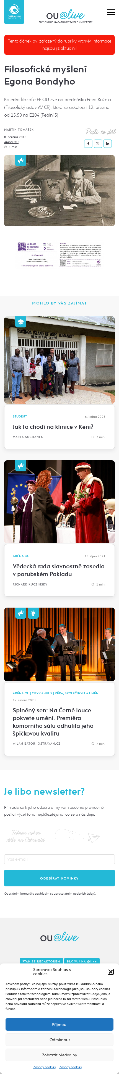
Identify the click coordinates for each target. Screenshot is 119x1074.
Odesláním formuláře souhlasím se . (50, 894)
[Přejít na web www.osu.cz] (14, 12)
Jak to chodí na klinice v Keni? (53, 427)
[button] (110, 972)
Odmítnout (60, 1039)
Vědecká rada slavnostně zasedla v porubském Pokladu (59, 570)
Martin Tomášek (19, 130)
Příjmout (60, 1024)
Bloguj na (82, 961)
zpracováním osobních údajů (74, 894)
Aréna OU (11, 142)
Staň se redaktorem (41, 961)
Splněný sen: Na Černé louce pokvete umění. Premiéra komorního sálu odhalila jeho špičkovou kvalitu (53, 722)
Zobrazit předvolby (59, 1054)
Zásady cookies (44, 1067)
